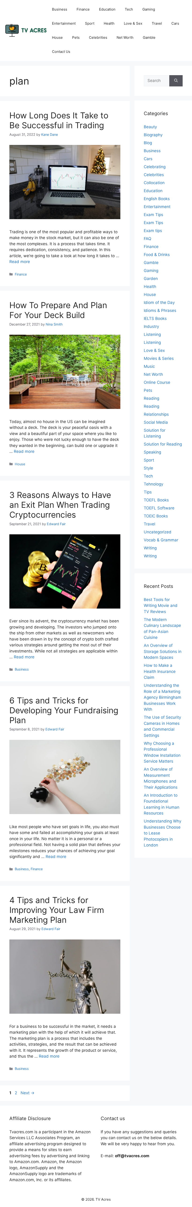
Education (107, 9)
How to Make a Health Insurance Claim (160, 671)
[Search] (176, 80)
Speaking (152, 452)
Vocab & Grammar (161, 540)
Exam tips (153, 230)
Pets (76, 37)
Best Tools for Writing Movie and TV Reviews (160, 605)
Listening (152, 334)
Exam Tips (153, 214)
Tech (129, 9)
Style (148, 468)
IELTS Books (155, 318)
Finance (83, 9)
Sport (89, 23)
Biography (153, 134)
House (57, 37)
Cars (175, 23)
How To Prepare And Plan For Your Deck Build (58, 310)
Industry (151, 326)
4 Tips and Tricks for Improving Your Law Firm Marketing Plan (56, 910)
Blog (148, 142)
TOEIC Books (156, 516)
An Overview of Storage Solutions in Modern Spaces (162, 651)
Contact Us (61, 51)
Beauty (150, 126)
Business (59, 9)
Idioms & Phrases (160, 310)
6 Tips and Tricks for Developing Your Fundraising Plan (63, 710)
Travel (157, 23)
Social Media (156, 422)
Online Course (157, 382)
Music (149, 366)
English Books (157, 198)
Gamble (149, 37)
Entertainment (64, 23)
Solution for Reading (163, 444)
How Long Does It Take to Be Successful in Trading (58, 120)
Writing (150, 548)
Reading (151, 398)
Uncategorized (157, 532)
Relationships (156, 414)
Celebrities (98, 37)
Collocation (154, 182)
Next (27, 1093)
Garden (151, 278)
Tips (148, 492)
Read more (19, 261)
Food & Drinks (157, 254)
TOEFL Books (156, 500)
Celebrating (155, 166)
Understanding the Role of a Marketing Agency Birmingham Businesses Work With (162, 697)
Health (109, 23)
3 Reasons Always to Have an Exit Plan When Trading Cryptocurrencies (60, 505)
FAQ (147, 238)
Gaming (148, 9)
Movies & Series (159, 358)
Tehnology (153, 484)
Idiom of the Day (159, 302)
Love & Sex (133, 23)
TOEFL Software (159, 508)
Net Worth (125, 37)
